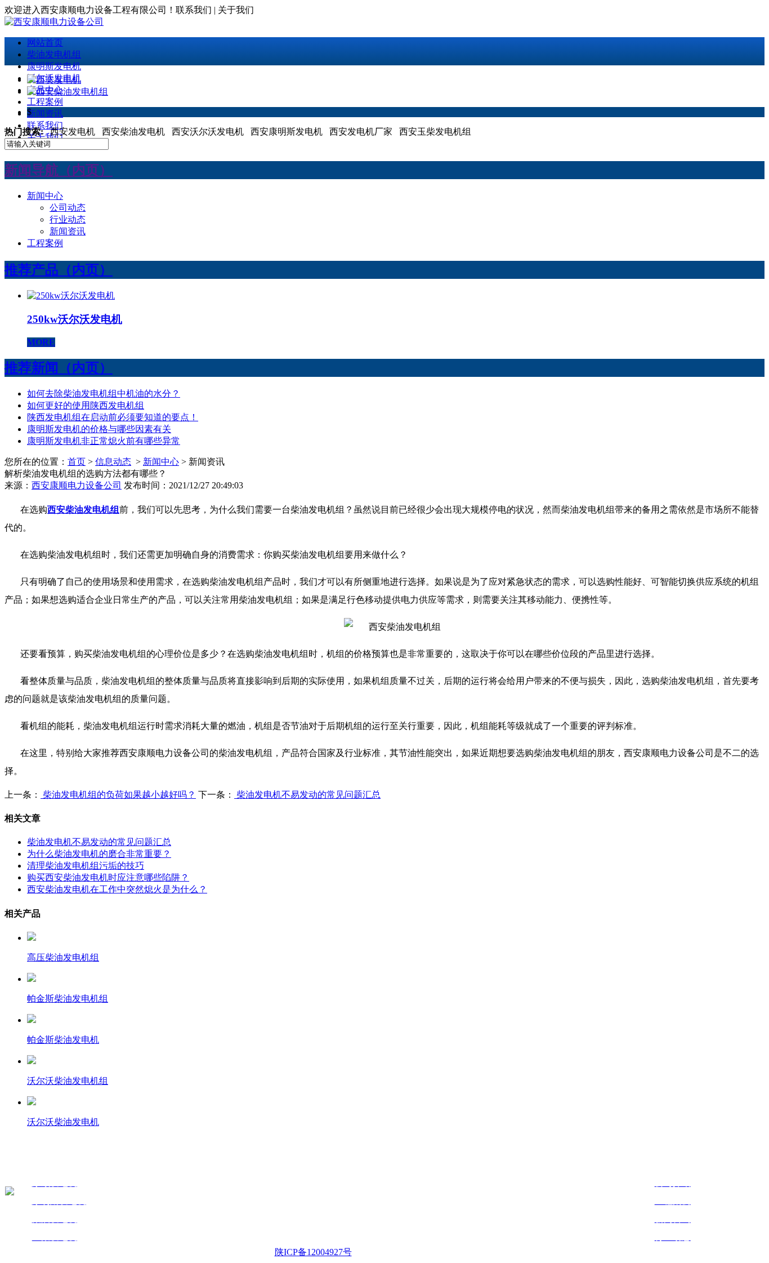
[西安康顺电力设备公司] (54, 21)
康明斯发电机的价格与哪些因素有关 (99, 429)
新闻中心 (45, 196)
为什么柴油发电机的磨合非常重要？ (99, 854)
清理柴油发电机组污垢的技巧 (85, 865)
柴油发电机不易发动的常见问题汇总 (307, 794)
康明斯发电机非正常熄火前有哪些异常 (103, 441)
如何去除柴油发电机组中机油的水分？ (103, 393)
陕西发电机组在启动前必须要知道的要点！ (112, 417)
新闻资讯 (45, 113)
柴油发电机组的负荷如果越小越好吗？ (118, 794)
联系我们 (45, 125)
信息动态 (113, 461)
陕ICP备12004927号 (313, 1252)
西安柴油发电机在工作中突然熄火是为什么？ (117, 889)
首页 (77, 461)
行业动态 (68, 219)
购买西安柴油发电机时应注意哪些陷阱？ (108, 877)
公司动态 (68, 207)
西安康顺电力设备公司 (77, 485)
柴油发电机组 (54, 54)
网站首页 (45, 42)
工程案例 (45, 101)
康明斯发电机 (54, 66)
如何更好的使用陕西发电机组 (85, 405)
